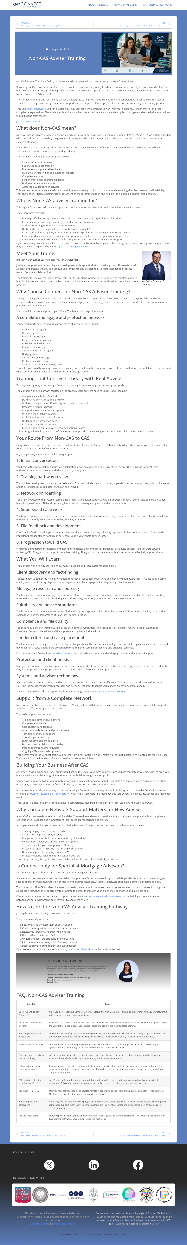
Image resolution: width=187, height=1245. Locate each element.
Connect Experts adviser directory (50, 793)
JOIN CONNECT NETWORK (157, 4)
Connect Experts (39, 1223)
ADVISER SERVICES (98, 4)
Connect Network (36, 108)
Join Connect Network (28, 121)
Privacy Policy (94, 1234)
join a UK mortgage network (74, 246)
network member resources (110, 691)
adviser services (64, 653)
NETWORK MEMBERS (125, 4)
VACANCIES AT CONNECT (117, 1234)
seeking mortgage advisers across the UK (106, 896)
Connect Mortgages (64, 1223)
